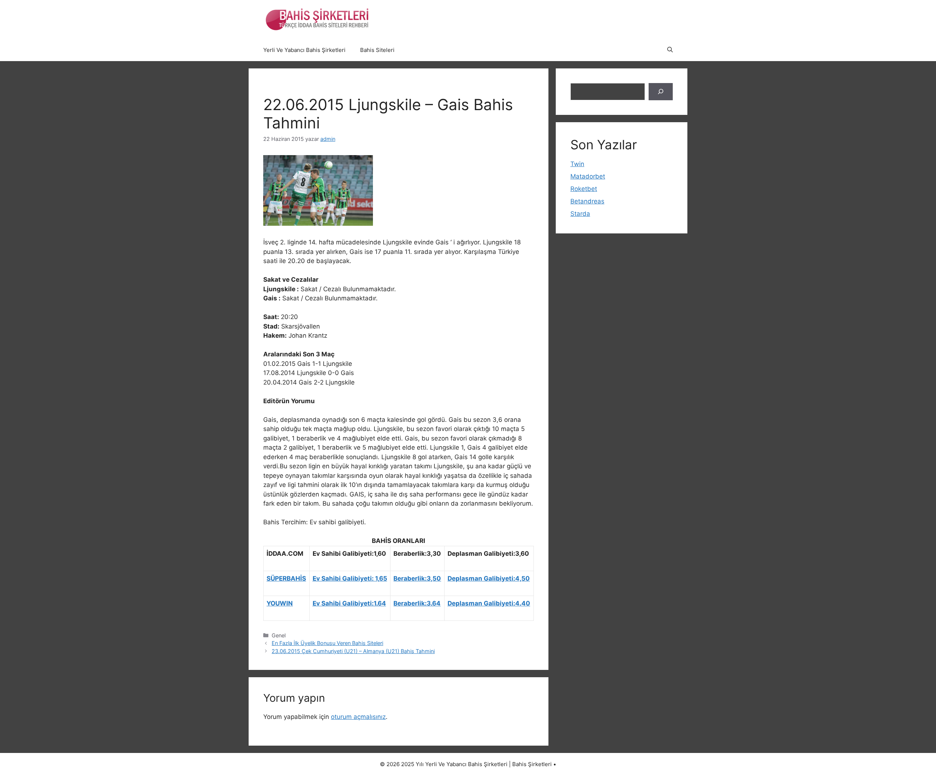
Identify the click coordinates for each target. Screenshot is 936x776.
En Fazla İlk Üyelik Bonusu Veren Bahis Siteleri (327, 643)
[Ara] (661, 92)
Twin (577, 164)
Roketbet (583, 188)
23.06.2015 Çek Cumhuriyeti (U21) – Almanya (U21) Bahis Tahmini (353, 651)
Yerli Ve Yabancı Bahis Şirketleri (304, 49)
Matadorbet (587, 176)
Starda (580, 213)
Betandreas (587, 201)
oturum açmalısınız (358, 716)
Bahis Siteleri (377, 49)
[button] (670, 50)
